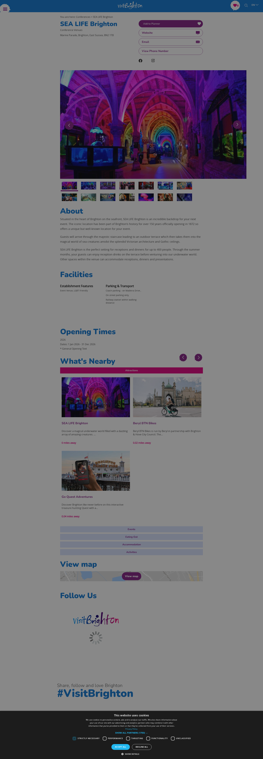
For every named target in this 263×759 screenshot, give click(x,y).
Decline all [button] (142, 747)
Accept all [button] (120, 747)
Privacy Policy (131, 729)
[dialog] (131, 735)
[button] (131, 733)
